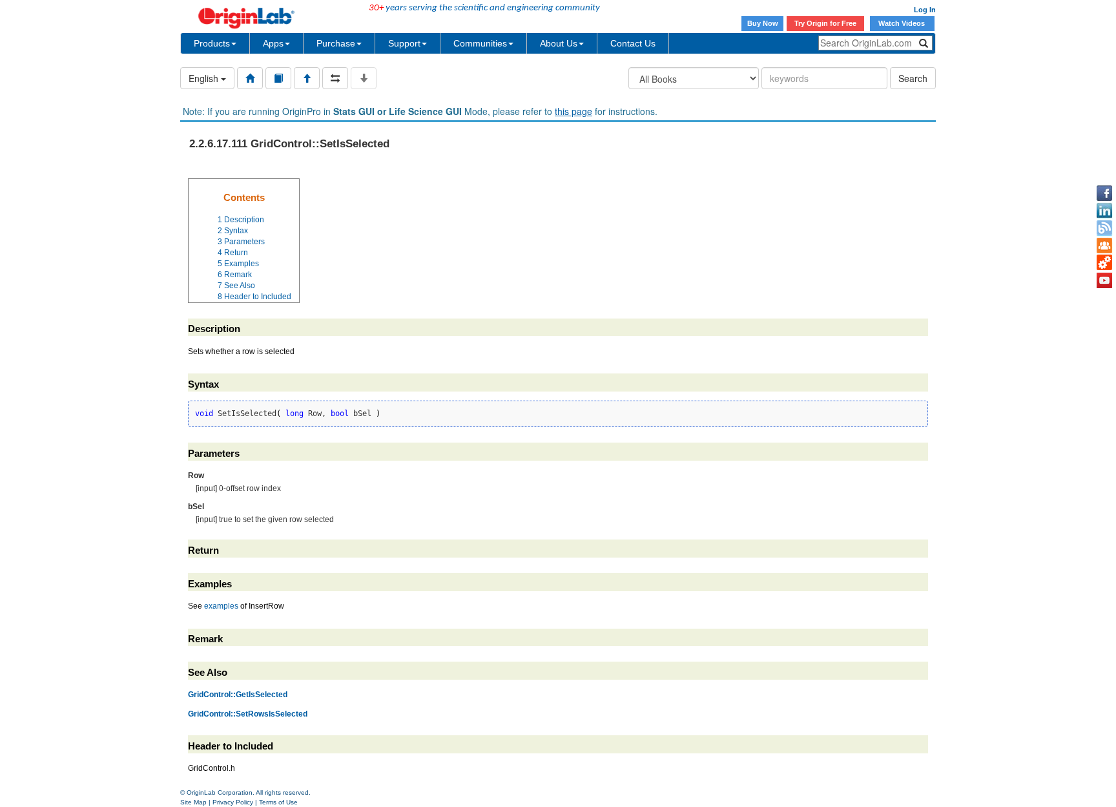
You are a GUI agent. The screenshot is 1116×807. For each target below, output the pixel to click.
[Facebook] (1104, 193)
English (205, 78)
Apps (273, 43)
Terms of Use (278, 802)
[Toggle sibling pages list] (335, 78)
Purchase (335, 43)
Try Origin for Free (825, 23)
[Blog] (1104, 228)
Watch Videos (902, 23)
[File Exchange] (1104, 263)
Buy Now (762, 23)
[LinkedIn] (1104, 210)
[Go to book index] (278, 78)
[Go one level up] (307, 78)
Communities (480, 43)
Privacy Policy (232, 802)
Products (212, 43)
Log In (925, 10)
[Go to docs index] (250, 78)
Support (404, 43)
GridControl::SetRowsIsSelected (247, 713)
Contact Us (633, 43)
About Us (558, 43)
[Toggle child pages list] (364, 78)
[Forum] (1104, 245)
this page (573, 111)
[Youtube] (1104, 280)
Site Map (193, 802)
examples (221, 606)
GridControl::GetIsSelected (237, 694)
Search (912, 78)
